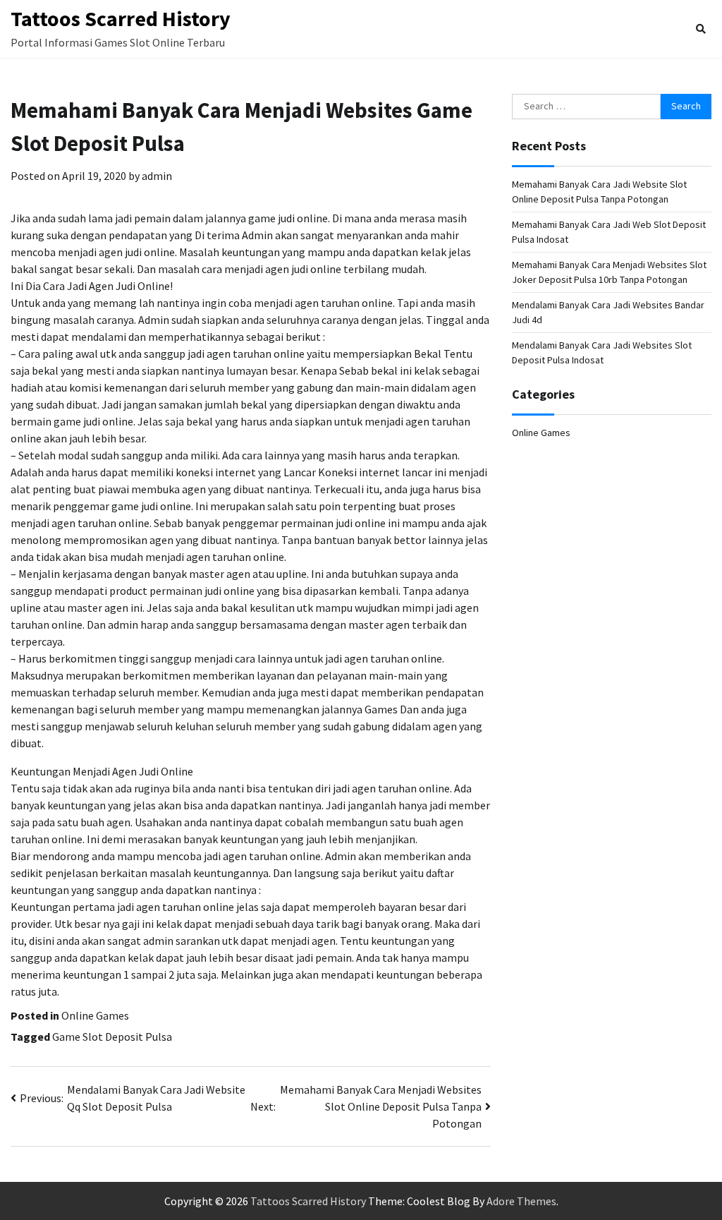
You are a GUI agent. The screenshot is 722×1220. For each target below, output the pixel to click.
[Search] (700, 29)
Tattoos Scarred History (121, 18)
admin (157, 176)
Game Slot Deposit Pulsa (112, 1036)
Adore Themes (521, 1201)
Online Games (95, 1015)
